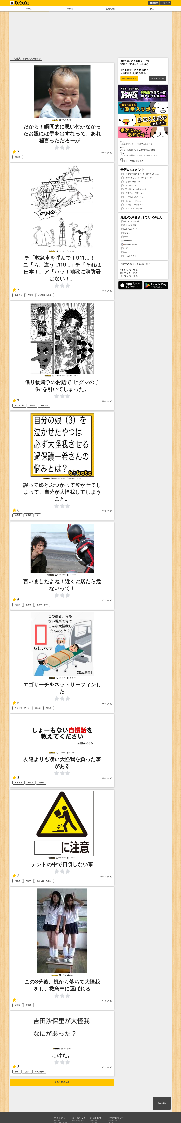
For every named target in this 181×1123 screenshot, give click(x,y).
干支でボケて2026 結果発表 (131, 160)
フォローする (129, 273)
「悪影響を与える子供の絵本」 (136, 189)
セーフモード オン (129, 78)
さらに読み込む (62, 1082)
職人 (152, 8)
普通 (17, 1072)
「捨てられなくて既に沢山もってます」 (139, 178)
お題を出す (111, 8)
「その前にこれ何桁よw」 (134, 205)
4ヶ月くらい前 (106, 876)
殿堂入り (57, 1120)
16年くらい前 (106, 153)
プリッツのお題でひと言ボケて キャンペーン (138, 154)
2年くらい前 (107, 600)
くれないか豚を (130, 256)
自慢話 (41, 782)
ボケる (70, 8)
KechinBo (128, 240)
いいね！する (130, 269)
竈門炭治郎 (19, 405)
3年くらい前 (107, 704)
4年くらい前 (107, 1001)
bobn (126, 237)
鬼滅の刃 (44, 405)
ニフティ (18, 295)
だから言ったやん (44, 881)
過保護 (17, 515)
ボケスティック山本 (131, 221)
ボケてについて (114, 1120)
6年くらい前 (107, 291)
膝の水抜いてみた (131, 244)
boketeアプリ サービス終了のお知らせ (136, 143)
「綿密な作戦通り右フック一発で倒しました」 (142, 174)
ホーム (29, 8)
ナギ (126, 248)
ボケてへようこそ (157, 78)
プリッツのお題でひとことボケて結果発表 (137, 149)
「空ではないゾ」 (131, 185)
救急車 (48, 708)
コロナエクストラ (131, 229)
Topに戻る (162, 1103)
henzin (127, 233)
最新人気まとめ (78, 1120)
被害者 (28, 605)
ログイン (166, 3)
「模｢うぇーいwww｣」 (133, 201)
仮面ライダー (42, 605)
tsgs (125, 252)
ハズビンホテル (44, 295)
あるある (18, 782)
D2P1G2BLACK (130, 225)
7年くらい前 (107, 511)
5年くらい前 (107, 401)
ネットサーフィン (22, 708)
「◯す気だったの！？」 (134, 197)
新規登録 (154, 3)
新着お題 (93, 1120)
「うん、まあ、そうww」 (134, 208)
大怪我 (17, 157)
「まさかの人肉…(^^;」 (133, 182)
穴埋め (17, 881)
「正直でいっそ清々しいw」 (135, 193)
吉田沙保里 (39, 1072)
